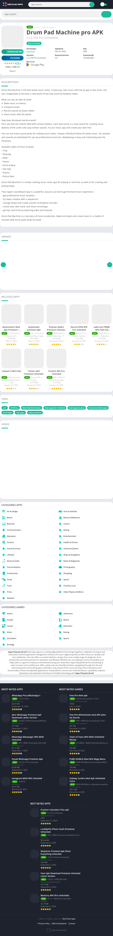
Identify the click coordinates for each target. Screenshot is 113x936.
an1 (4, 408)
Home (37, 27)
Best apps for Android (55, 408)
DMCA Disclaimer (59, 923)
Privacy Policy (44, 923)
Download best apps (98, 408)
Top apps (20, 412)
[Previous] (3, 265)
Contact (71, 923)
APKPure (14, 408)
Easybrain (30, 51)
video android (35, 412)
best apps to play (76, 408)
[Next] (109, 265)
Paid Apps (7, 412)
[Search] (91, 4)
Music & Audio (48, 27)
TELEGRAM (15, 58)
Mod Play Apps (68, 918)
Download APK (15, 51)
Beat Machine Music (32, 408)
